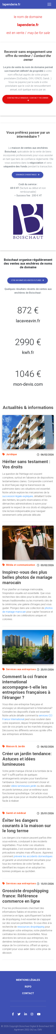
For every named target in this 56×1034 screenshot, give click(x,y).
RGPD (28, 986)
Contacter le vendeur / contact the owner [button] (27, 98)
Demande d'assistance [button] (26, 175)
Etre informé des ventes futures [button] (26, 280)
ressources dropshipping (30, 926)
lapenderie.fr (28, 25)
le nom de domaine (28, 17)
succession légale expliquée (17, 496)
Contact (28, 993)
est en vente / (28, 33)
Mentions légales (28, 979)
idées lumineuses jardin (23, 785)
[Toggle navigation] (49, 4)
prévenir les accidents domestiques (33, 856)
